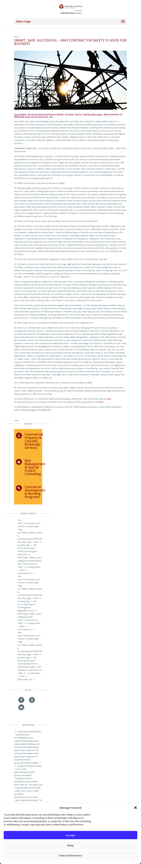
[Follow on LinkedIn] (21, 707)
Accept (70, 835)
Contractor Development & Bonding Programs (35, 492)
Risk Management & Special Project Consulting (35, 467)
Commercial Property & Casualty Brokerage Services (34, 441)
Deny (70, 845)
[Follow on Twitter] (32, 700)
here (109, 399)
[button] (135, 807)
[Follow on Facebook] (21, 700)
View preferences (70, 855)
